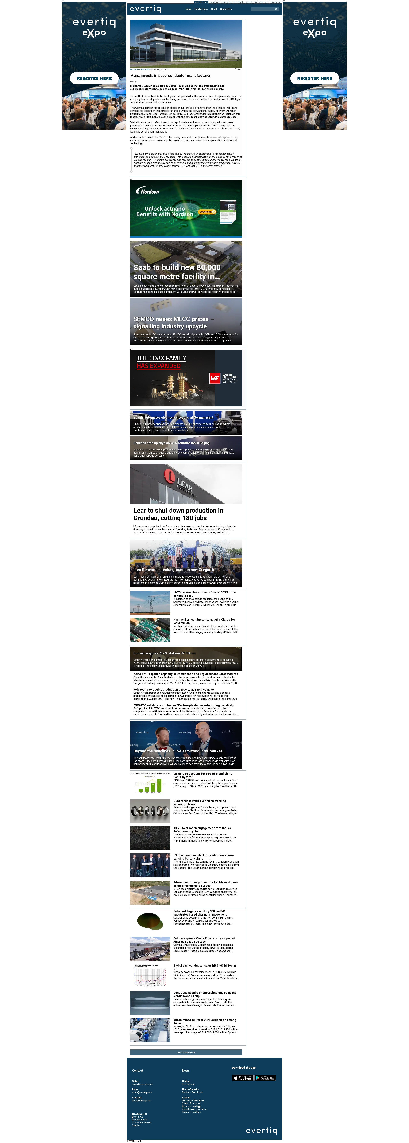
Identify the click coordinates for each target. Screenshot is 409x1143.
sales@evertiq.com (142, 1084)
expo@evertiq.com (142, 1092)
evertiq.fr (239, 2)
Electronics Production (140, 69)
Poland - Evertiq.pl (191, 1106)
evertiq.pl (264, 2)
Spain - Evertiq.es (191, 1103)
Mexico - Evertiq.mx (192, 1092)
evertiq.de (215, 2)
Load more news (186, 1052)
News (188, 9)
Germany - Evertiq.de (193, 1100)
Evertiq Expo (201, 9)
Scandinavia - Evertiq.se (194, 1109)
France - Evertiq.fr (191, 1112)
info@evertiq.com (141, 1100)
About (214, 9)
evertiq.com (201, 2)
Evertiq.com (188, 1084)
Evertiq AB (145, 9)
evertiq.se (276, 2)
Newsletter (226, 9)
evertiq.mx (251, 2)
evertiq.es (227, 2)
